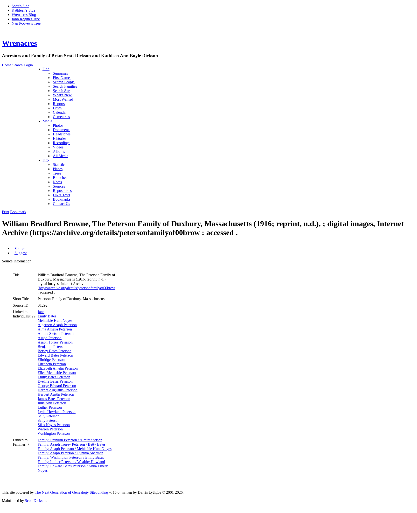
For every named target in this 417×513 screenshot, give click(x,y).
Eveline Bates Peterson (55, 381)
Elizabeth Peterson (52, 364)
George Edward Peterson (57, 386)
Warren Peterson (50, 429)
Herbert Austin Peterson (56, 394)
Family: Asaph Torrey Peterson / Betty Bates (71, 444)
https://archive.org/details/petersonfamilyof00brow (77, 288)
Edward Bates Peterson (55, 355)
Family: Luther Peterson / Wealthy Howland (71, 462)
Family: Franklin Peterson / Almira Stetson (70, 440)
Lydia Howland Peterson (57, 412)
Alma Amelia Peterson (55, 329)
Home (6, 65)
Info (45, 160)
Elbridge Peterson (51, 360)
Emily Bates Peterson (54, 377)
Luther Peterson (50, 407)
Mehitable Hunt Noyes (55, 320)
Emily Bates (47, 316)
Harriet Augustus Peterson (57, 390)
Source (19, 248)
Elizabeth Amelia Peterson (58, 368)
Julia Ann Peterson (52, 403)
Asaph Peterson (50, 338)
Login (28, 65)
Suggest (20, 253)
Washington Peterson (54, 433)
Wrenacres (19, 43)
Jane (41, 312)
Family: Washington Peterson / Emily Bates (71, 457)
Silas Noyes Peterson (54, 425)
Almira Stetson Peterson (56, 333)
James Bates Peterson (54, 399)
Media (47, 121)
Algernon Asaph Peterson (57, 325)
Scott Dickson (35, 501)
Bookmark (18, 212)
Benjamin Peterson (52, 346)
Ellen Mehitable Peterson (57, 373)
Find (45, 69)
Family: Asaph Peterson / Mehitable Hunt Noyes (74, 449)
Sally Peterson (48, 416)
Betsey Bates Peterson (54, 351)
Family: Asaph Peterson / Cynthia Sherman (70, 453)
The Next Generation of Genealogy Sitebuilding (71, 492)
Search (17, 65)
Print (5, 212)
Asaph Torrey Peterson (55, 342)
